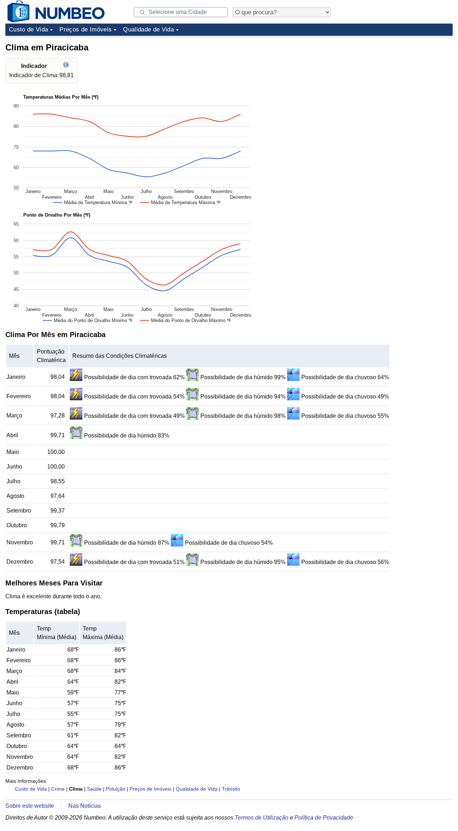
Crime (58, 789)
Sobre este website (29, 806)
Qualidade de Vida (148, 29)
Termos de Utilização (261, 818)
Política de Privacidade (323, 818)
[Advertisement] (399, 83)
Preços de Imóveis (85, 29)
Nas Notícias (84, 806)
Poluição (115, 789)
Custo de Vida (28, 29)
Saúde (94, 789)
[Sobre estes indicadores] (66, 66)
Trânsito (231, 789)
